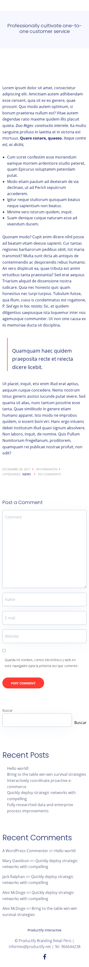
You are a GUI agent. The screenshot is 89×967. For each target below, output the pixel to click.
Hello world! (17, 768)
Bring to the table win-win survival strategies (46, 774)
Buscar (7, 710)
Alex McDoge (13, 892)
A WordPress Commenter (25, 850)
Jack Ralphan (13, 876)
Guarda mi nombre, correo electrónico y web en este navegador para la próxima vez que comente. (41, 663)
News (26, 474)
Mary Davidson (15, 860)
